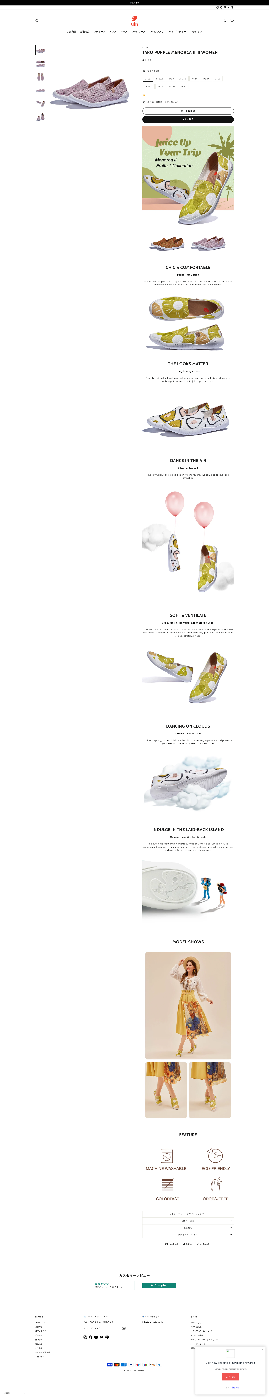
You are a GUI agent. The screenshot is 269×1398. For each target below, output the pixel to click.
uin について (156, 31)
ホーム (145, 47)
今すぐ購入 (188, 119)
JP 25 (218, 78)
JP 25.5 (148, 86)
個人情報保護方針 (42, 1352)
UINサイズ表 (188, 1221)
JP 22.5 (159, 78)
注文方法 (39, 1327)
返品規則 (39, 1344)
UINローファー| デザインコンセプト (188, 1214)
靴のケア (39, 1339)
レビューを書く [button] (159, 1285)
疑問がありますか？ (188, 1234)
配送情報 (188, 1228)
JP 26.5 (172, 86)
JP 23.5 (182, 78)
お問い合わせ (196, 1327)
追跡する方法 (40, 1331)
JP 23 (171, 78)
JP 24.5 (206, 78)
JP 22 (147, 78)
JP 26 (160, 86)
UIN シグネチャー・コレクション (185, 31)
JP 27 (183, 86)
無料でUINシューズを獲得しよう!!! (205, 1339)
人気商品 (71, 31)
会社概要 (39, 1348)
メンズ (112, 31)
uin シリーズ (138, 31)
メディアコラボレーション (202, 1331)
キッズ (124, 31)
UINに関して (196, 1322)
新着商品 (85, 31)
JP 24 (194, 78)
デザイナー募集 (197, 1335)
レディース (99, 31)
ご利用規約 (39, 1356)
